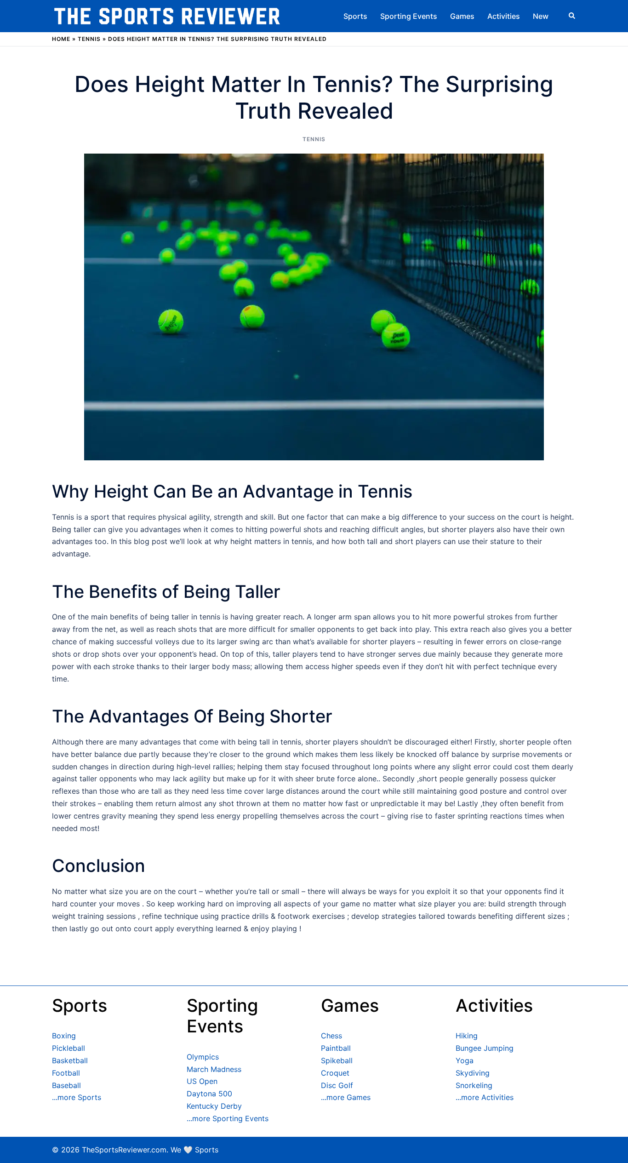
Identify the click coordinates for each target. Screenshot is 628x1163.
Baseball (66, 1085)
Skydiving (473, 1072)
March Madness (214, 1069)
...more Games (346, 1097)
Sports (355, 16)
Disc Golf (337, 1085)
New (540, 16)
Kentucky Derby (214, 1106)
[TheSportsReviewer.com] (167, 15)
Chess (331, 1035)
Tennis (89, 38)
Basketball (70, 1060)
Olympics (203, 1056)
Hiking (467, 1035)
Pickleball (68, 1048)
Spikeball (337, 1060)
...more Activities (485, 1097)
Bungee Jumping (485, 1048)
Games (462, 16)
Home (61, 38)
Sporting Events (408, 16)
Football (66, 1072)
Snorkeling (474, 1085)
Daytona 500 (209, 1093)
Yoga (465, 1060)
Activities (503, 16)
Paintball (336, 1048)
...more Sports (76, 1097)
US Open (202, 1081)
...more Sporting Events (227, 1118)
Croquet (335, 1072)
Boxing (64, 1035)
